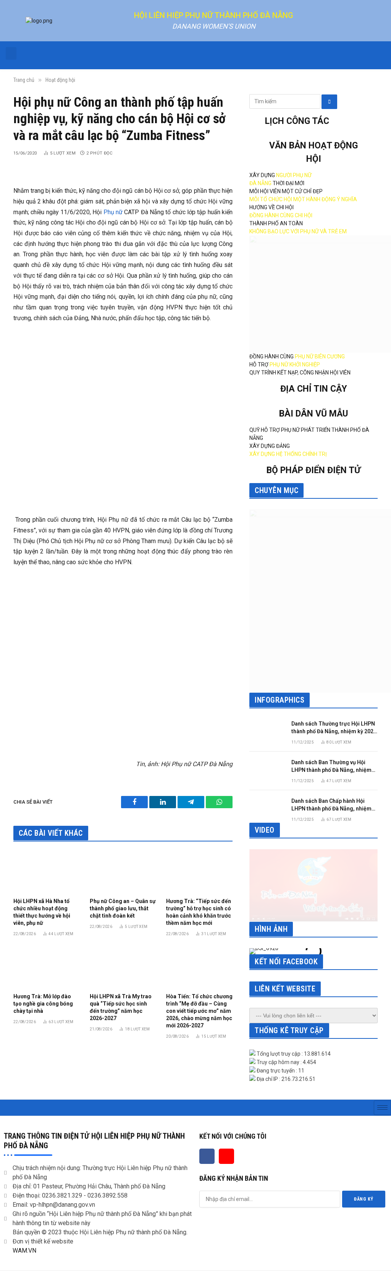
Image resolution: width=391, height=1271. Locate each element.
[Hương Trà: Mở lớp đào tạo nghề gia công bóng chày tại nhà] (46, 967)
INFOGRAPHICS (279, 700)
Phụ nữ (113, 212)
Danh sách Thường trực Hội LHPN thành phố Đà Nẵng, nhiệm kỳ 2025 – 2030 (333, 728)
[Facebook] (207, 1156)
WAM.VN (24, 1250)
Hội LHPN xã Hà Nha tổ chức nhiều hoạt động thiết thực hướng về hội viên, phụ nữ (41, 912)
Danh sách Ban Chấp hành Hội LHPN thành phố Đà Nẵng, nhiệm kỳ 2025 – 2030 (331, 805)
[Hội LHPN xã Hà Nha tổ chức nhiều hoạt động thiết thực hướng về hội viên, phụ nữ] (46, 872)
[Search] (329, 101)
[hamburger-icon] (382, 1107)
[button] (11, 53)
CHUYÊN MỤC (276, 490)
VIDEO (265, 830)
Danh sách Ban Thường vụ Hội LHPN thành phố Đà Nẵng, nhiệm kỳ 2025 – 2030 (331, 766)
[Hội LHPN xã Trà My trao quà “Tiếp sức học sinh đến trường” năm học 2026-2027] (123, 967)
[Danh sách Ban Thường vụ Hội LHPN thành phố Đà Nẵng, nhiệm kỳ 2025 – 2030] (266, 769)
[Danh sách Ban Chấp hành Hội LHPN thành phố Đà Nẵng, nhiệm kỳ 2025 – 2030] (266, 808)
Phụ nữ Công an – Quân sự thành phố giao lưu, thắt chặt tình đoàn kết (123, 908)
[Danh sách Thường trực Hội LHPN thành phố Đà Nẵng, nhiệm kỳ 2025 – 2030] (266, 730)
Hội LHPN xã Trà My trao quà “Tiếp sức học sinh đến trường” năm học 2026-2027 (121, 1007)
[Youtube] (226, 1156)
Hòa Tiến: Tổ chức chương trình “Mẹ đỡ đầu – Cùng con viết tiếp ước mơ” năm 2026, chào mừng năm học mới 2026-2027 (199, 1011)
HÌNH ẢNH (271, 929)
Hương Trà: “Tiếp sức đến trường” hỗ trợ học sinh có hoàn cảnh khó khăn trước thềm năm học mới (198, 912)
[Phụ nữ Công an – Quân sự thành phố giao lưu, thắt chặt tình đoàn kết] (123, 872)
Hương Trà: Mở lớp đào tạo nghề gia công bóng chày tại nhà (43, 1003)
